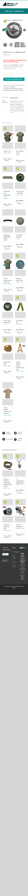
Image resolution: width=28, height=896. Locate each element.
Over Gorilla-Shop (14, 556)
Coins (11, 87)
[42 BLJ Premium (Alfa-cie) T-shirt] (7, 264)
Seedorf (21, 90)
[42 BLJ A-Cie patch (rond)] (7, 306)
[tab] (5, 97)
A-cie (17, 88)
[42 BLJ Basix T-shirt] (20, 137)
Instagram (22, 573)
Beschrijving (5, 97)
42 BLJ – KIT (7, 151)
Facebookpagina (14, 551)
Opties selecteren (6, 159)
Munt (13, 90)
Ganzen (21, 88)
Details (10, 159)
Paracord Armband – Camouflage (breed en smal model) (8, 482)
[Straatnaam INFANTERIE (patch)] (7, 221)
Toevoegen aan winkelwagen (14, 79)
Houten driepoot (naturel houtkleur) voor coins (20, 365)
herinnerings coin (7, 90)
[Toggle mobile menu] (25, 3)
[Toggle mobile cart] (21, 3)
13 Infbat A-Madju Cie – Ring (7, 526)
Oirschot (17, 90)
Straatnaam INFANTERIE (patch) (7, 237)
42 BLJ (7, 88)
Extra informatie (4, 101)
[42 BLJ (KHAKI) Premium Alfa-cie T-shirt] (7, 393)
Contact (14, 561)
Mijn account (14, 565)
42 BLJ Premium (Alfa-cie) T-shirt (8, 280)
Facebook (23, 569)
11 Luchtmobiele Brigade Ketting (20, 481)
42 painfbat (13, 88)
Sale (14, 87)
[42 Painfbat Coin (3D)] (20, 221)
